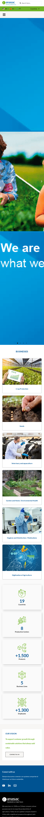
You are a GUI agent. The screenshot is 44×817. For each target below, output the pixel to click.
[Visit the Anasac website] (9, 3)
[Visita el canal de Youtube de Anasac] (4, 785)
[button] (4, 14)
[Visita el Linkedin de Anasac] (10, 785)
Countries (33, 9)
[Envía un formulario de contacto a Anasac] (16, 785)
